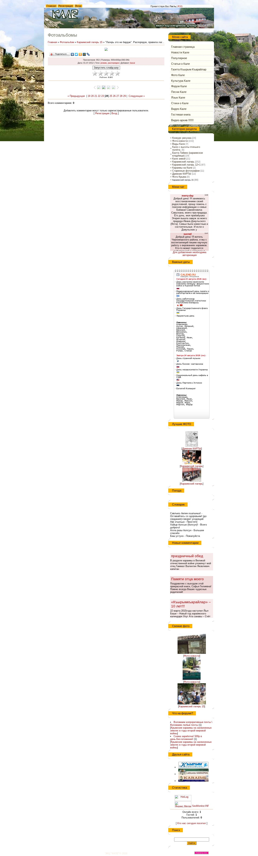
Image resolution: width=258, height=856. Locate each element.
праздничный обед (187, 556)
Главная (51, 6)
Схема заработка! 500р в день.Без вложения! (186, 737)
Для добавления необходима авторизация (189, 254)
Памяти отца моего (187, 579)
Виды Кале (178, 144)
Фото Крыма (179, 176)
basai (132, 63)
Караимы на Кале (182, 167)
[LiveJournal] (88, 54)
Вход (78, 6)
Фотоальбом (67, 42)
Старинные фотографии (186, 170)
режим (103, 63)
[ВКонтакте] (72, 54)
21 (95, 96)
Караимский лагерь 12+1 (186, 164)
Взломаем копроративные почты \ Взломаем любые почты (191, 723)
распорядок (113, 63)
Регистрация (66, 6)
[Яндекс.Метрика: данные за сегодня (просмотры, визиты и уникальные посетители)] (183, 804)
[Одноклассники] (80, 54)
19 (89, 96)
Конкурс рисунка (181, 137)
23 (102, 96)
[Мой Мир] (84, 54)
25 (111, 96)
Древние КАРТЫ (181, 173)
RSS (180, 6)
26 (114, 96)
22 (99, 96)
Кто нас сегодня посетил (191, 823)
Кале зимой (178, 158)
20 (92, 96)
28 (121, 96)
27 (117, 96)
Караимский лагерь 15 (89, 42)
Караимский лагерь (183, 161)
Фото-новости (180, 140)
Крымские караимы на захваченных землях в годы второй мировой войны (191, 730)
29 (124, 96)
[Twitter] (76, 54)
